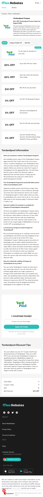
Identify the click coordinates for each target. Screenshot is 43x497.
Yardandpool (16, 14)
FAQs (4, 446)
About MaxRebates (8, 423)
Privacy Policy (6, 429)
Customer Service (8, 452)
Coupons (4, 14)
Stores (10, 14)
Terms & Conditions (8, 435)
